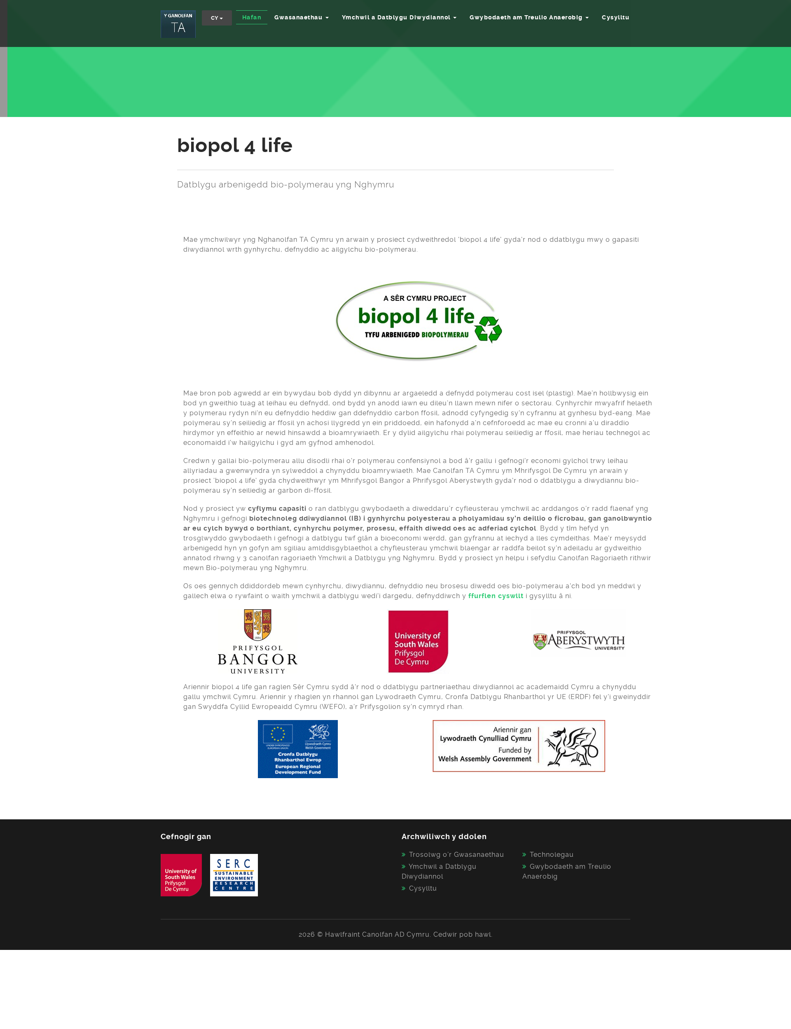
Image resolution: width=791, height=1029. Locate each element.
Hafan (252, 17)
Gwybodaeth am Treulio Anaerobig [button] (527, 17)
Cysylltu (616, 17)
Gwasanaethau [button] (299, 17)
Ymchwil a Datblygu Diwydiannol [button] (397, 17)
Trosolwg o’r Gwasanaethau (456, 854)
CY (215, 18)
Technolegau (552, 854)
